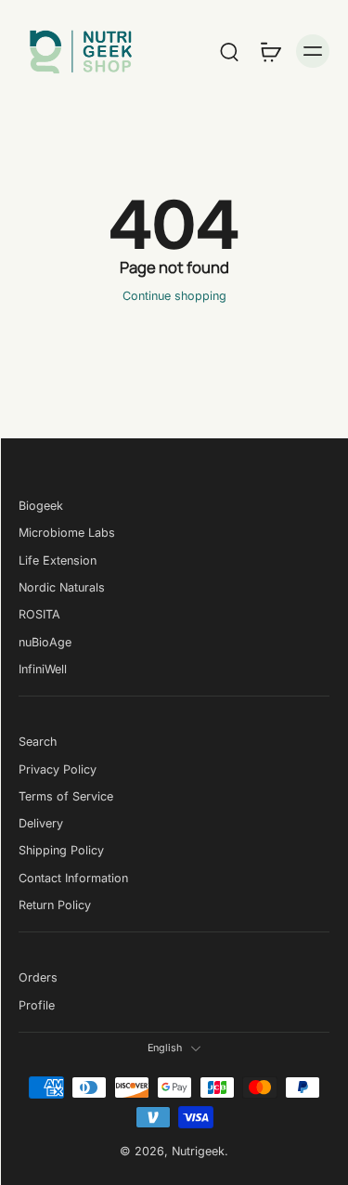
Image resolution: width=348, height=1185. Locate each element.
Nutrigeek (198, 1151)
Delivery (41, 823)
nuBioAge (45, 641)
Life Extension (58, 559)
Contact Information (73, 878)
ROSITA (39, 614)
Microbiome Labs (67, 533)
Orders (38, 977)
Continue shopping (174, 296)
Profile (37, 1005)
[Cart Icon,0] (270, 51)
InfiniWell (43, 669)
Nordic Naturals (62, 587)
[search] (229, 51)
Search (38, 742)
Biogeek (41, 506)
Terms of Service (66, 796)
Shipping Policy (61, 850)
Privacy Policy (58, 768)
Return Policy (55, 905)
